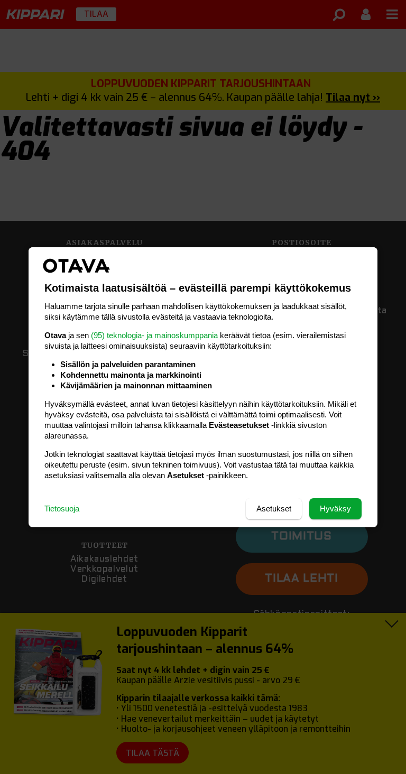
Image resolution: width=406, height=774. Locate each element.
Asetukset (273, 508)
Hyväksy (335, 508)
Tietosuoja (61, 508)
